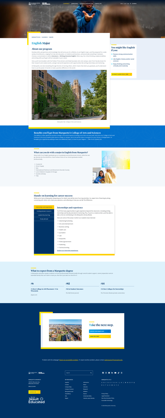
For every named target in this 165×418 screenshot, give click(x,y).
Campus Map (68, 387)
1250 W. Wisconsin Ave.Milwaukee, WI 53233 (34, 382)
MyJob (66, 398)
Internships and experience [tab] (44, 207)
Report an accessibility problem (68, 360)
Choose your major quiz (97, 331)
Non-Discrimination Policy (108, 398)
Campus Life (98, 3)
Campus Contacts (69, 389)
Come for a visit (94, 336)
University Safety (87, 396)
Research (85, 389)
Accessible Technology (107, 400)
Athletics (85, 391)
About (84, 384)
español (67, 382)
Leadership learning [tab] (44, 215)
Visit (125, 3)
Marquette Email (69, 391)
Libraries (85, 387)
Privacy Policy (105, 393)
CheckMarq (68, 393)
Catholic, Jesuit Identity (88, 398)
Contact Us (32, 392)
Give (128, 3)
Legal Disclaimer (106, 396)
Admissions (74, 3)
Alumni (85, 393)
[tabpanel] (85, 229)
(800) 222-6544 (32, 386)
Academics (66, 3)
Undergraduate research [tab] (44, 211)
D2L (66, 396)
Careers (67, 384)
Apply (121, 3)
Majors (51, 37)
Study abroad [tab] (44, 219)
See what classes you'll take (120, 74)
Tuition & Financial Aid (86, 3)
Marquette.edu (36, 37)
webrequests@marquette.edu (113, 360)
